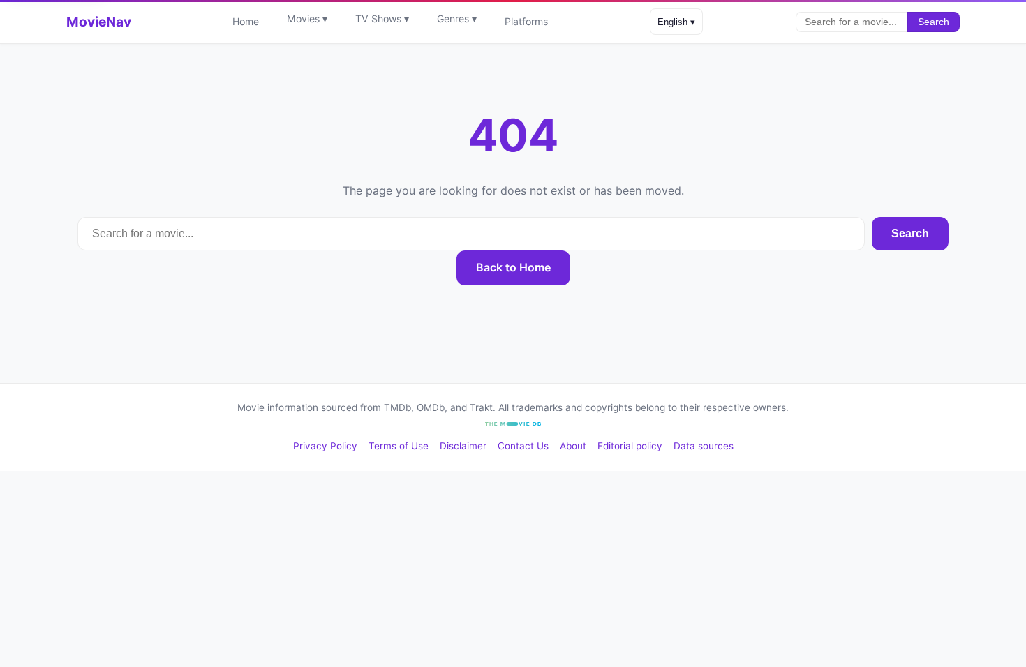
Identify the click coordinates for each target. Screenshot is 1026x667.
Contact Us (523, 445)
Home (245, 21)
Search (933, 22)
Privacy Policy (325, 445)
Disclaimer (463, 445)
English (676, 22)
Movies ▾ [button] (307, 18)
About (573, 445)
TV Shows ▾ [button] (382, 18)
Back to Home (513, 267)
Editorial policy (629, 445)
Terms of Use (399, 445)
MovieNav (98, 21)
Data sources (704, 445)
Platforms (526, 21)
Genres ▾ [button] (457, 18)
